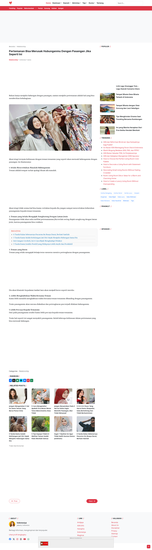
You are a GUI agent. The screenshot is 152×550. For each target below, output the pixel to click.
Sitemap (114, 533)
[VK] (17, 380)
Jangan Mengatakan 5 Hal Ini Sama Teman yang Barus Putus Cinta (19, 408)
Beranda (114, 522)
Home (48, 3)
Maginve (80, 535)
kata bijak (112, 197)
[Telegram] (21, 380)
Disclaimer (115, 528)
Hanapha (80, 529)
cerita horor (118, 193)
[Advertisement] (76, 26)
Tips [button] (84, 3)
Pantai (40, 8)
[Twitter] (14, 380)
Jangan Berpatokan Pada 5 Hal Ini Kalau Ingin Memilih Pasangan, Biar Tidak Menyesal (64, 409)
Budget (60, 8)
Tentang (100, 3)
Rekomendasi (29, 8)
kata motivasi (131, 197)
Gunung (47, 8)
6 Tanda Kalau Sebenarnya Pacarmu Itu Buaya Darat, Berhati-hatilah (41, 234)
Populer (20, 8)
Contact (114, 536)
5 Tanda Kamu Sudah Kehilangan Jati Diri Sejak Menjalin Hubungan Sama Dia (45, 238)
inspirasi (104, 197)
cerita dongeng (106, 193)
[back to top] (148, 546)
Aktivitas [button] (76, 3)
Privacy (114, 531)
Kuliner (54, 8)
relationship (13, 60)
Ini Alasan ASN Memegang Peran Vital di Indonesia (123, 147)
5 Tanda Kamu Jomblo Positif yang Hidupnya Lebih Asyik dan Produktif (42, 244)
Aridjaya (80, 522)
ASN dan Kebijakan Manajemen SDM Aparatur (121, 156)
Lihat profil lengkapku (17, 535)
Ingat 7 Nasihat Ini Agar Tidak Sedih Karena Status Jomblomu (64, 436)
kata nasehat (116, 201)
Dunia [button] (91, 3)
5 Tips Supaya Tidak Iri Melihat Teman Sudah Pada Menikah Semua (40, 436)
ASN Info (80, 525)
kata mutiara (105, 201)
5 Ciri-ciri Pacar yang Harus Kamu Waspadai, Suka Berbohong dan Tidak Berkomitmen (86, 409)
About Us (115, 525)
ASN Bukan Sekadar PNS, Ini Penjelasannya (120, 153)
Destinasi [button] (56, 3)
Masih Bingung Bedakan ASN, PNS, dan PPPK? (121, 150)
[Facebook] (10, 380)
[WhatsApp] (31, 380)
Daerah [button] (66, 3)
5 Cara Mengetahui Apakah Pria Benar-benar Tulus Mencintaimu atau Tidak (41, 409)
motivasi (126, 201)
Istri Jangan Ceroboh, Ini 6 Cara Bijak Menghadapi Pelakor (37, 241)
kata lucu (121, 197)
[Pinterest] (28, 380)
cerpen (136, 193)
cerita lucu (128, 193)
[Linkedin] (24, 380)
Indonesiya (81, 532)
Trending (12, 8)
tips (132, 201)
